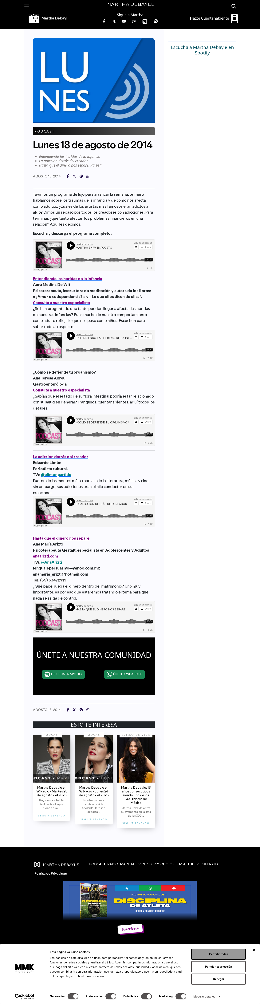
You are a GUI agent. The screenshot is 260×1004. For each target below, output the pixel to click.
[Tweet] (74, 176)
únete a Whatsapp (127, 674)
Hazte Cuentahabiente (210, 18)
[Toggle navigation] (27, 6)
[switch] (110, 996)
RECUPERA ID (207, 864)
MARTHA (127, 864)
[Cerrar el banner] (254, 950)
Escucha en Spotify (66, 674)
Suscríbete (130, 929)
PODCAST (97, 864)
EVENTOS (144, 864)
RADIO (112, 864)
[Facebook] (67, 176)
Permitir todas (218, 954)
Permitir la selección (218, 966)
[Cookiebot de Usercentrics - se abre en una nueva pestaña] (24, 996)
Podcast (44, 131)
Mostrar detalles (204, 996)
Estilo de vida (136, 734)
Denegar (218, 979)
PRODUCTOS (164, 864)
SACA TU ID (185, 864)
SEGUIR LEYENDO (51, 815)
